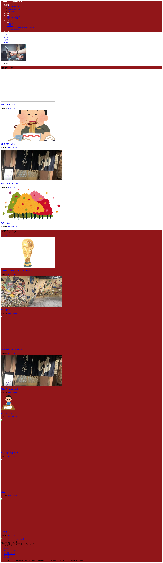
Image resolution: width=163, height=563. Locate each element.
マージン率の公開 (12, 18)
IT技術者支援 (11, 11)
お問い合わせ (8, 20)
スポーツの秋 (5, 223)
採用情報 (7, 22)
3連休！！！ (5, 492)
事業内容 (7, 5)
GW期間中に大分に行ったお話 (12, 349)
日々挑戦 (4, 532)
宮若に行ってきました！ (9, 183)
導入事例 (7, 13)
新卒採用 (10, 24)
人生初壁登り (5, 310)
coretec (11, 64)
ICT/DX (9, 8)
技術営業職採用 (15, 29)
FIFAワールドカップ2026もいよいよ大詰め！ (17, 271)
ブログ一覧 (4, 236)
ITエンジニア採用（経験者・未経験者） (23, 27)
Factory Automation (13, 6)
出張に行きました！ (8, 104)
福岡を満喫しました (8, 144)
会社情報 (7, 15)
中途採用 (10, 26)
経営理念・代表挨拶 (13, 17)
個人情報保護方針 (9, 554)
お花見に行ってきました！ (10, 453)
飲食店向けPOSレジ (13, 10)
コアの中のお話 (12, 108)
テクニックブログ (7, 413)
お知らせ (7, 31)
